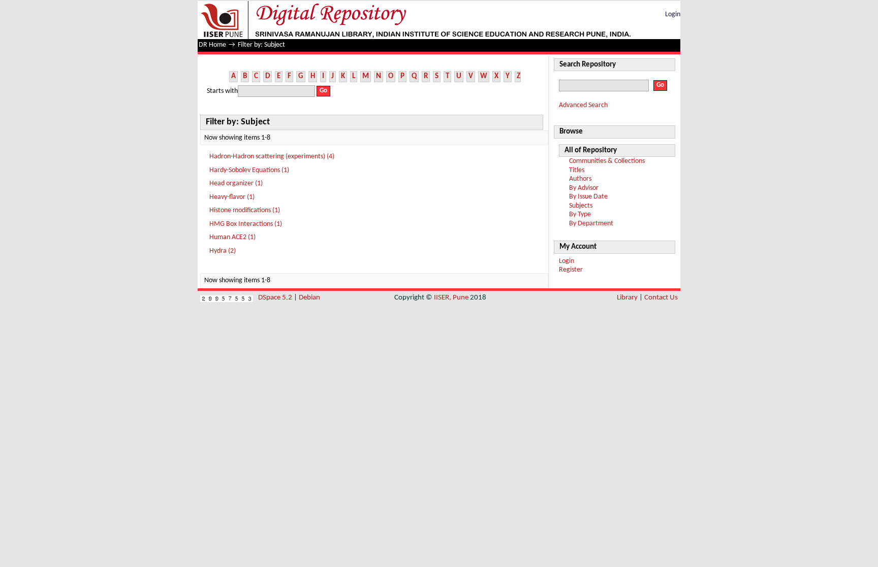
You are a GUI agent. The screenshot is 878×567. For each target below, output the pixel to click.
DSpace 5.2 (276, 298)
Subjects (580, 206)
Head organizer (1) (236, 183)
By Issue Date (588, 196)
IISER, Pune (451, 298)
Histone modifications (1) (244, 210)
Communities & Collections (607, 161)
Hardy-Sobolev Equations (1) (249, 170)
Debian (309, 298)
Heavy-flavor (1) (232, 197)
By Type (580, 214)
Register (571, 269)
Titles (576, 170)
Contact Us (661, 298)
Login (672, 14)
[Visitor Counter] (226, 297)
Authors (580, 179)
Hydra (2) (222, 251)
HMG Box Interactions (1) (245, 224)
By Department (591, 223)
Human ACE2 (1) (232, 237)
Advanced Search (583, 105)
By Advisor (584, 188)
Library (627, 298)
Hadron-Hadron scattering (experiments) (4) (271, 156)
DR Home (212, 45)
